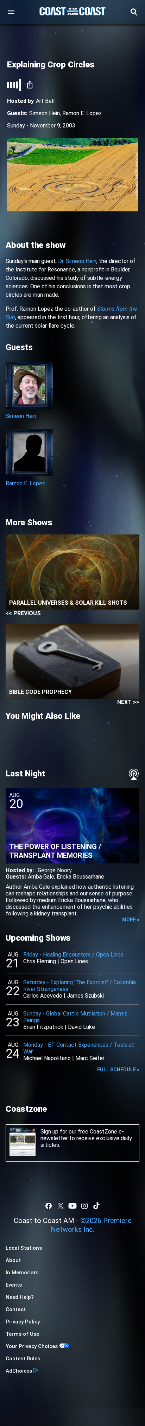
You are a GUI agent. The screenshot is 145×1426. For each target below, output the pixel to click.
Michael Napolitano (47, 1058)
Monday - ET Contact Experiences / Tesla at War (78, 1048)
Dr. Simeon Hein (77, 261)
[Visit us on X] (60, 1206)
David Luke (81, 1027)
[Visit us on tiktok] (96, 1206)
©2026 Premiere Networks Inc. (91, 1225)
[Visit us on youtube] (72, 1206)
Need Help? (20, 1297)
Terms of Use (22, 1334)
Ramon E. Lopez (82, 113)
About (13, 1260)
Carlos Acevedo (42, 995)
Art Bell (45, 101)
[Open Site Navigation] (11, 12)
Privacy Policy (23, 1322)
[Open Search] (133, 12)
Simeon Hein (44, 113)
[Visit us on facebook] (48, 1206)
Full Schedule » (118, 1069)
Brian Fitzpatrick (43, 1027)
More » (130, 919)
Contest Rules (23, 1358)
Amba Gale (41, 876)
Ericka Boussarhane (80, 876)
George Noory (55, 870)
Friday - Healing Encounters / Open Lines (73, 954)
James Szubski (85, 995)
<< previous (23, 613)
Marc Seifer (90, 1058)
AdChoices (19, 1371)
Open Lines (74, 961)
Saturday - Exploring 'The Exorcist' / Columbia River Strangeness (79, 985)
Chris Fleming (39, 961)
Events (14, 1285)
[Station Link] (72, 12)
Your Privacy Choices (32, 1346)
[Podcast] (133, 774)
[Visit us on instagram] (84, 1206)
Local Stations (24, 1248)
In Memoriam (22, 1272)
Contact (16, 1309)
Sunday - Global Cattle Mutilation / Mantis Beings (75, 1017)
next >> (128, 702)
